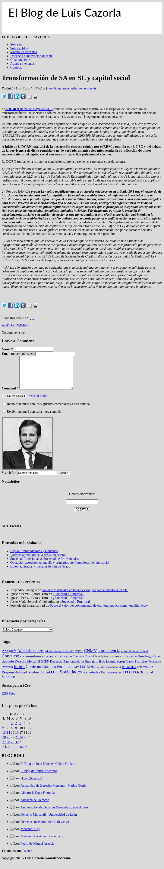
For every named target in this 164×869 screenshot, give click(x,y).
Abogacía (9, 651)
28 (8, 742)
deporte (8, 661)
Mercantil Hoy (30, 829)
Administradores (30, 650)
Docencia (56, 661)
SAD (49, 672)
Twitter (27, 851)
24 (21, 737)
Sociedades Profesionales (102, 672)
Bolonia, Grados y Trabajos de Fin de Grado (40, 566)
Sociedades (71, 671)
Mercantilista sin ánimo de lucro (41, 836)
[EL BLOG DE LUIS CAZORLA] (82, 33)
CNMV (90, 650)
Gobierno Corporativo (44, 666)
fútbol (19, 666)
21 (8, 737)
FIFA (100, 661)
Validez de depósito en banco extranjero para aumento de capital (85, 590)
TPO (126, 672)
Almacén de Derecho (34, 800)
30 (17, 742)
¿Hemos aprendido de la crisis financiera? (38, 555)
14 (8, 732)
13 (4, 732)
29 (12, 742)
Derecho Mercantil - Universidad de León (48, 814)
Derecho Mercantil (27, 661)
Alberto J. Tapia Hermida (37, 792)
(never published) (18, 354)
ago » (23, 746)
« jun (5, 746)
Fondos (141, 661)
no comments (87, 88)
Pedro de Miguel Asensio (37, 843)
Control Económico (96, 656)
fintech (130, 661)
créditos (156, 656)
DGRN (45, 661)
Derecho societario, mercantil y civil (44, 822)
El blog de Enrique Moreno (38, 771)
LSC (83, 667)
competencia (109, 650)
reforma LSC (145, 667)
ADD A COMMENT (16, 325)
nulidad (101, 667)
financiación (115, 661)
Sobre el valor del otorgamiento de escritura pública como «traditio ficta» (99, 605)
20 (4, 737)
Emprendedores (73, 661)
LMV (75, 667)
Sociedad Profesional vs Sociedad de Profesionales (44, 558)
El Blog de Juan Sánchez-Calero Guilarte (48, 763)
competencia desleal (134, 651)
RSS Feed (8, 693)
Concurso (10, 655)
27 (4, 742)
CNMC (79, 651)
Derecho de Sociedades (62, 88)
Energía (90, 661)
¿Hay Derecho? (31, 778)
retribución (36, 672)
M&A (91, 667)
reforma (129, 666)
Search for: (9, 472)
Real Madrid (113, 667)
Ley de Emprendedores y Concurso (34, 551)
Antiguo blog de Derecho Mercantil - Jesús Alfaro (54, 807)
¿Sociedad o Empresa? (68, 594)
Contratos (78, 656)
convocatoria (119, 656)
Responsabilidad (14, 672)
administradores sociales (59, 651)
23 (17, 737)
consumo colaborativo (57, 656)
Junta (67, 666)
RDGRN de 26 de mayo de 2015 (29, 109)
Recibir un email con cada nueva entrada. (34, 411)
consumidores (30, 656)
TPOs (135, 672)
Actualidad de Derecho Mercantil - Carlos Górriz (53, 785)
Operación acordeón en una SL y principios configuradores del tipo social (59, 562)
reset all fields (38, 396)
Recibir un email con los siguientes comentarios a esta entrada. (49, 404)
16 (17, 732)
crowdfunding (140, 656)
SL (57, 672)
